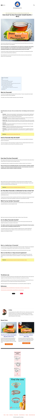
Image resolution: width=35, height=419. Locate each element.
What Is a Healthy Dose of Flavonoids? (8, 86)
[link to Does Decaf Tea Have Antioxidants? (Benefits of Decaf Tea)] (9, 327)
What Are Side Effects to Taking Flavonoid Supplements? (10, 87)
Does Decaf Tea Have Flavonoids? (7, 82)
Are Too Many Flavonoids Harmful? (7, 85)
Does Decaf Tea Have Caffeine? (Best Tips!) (13, 134)
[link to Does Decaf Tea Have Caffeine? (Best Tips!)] (26, 327)
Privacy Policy (16, 414)
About (7, 414)
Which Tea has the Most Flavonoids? (7, 84)
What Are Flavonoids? (5, 80)
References (3, 89)
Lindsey (10, 310)
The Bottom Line (4, 88)
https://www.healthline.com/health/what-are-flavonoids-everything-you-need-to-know (15, 287)
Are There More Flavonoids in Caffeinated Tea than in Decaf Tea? (11, 83)
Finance (26, 414)
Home (5, 414)
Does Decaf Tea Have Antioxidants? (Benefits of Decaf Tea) (15, 187)
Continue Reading (9, 344)
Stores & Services (32, 414)
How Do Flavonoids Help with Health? (7, 81)
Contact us (11, 414)
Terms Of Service (22, 414)
